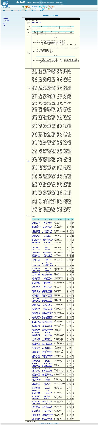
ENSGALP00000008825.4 (47, 322)
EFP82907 (47, 387)
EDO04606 (47, 347)
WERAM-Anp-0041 (36, 340)
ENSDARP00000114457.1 (47, 365)
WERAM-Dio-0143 (36, 405)
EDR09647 (47, 359)
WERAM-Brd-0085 (36, 231)
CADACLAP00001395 (47, 278)
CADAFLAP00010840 (47, 309)
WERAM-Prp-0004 (36, 247)
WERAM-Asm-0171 (36, 370)
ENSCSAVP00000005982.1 (47, 375)
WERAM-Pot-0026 (36, 256)
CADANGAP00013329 (47, 290)
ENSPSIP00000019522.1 (47, 336)
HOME (4, 10)
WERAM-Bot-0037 (36, 291)
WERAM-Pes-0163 (36, 336)
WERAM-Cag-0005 (36, 388)
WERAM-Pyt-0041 (36, 342)
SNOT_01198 (47, 334)
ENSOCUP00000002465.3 (47, 343)
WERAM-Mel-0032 (36, 377)
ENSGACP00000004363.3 (47, 419)
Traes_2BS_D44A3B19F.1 (47, 232)
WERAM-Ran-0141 (36, 318)
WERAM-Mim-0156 (36, 401)
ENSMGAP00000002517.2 (47, 353)
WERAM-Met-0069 (36, 255)
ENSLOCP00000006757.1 (47, 335)
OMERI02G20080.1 (48, 226)
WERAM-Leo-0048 (36, 335)
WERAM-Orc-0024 (36, 343)
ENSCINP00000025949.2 (47, 274)
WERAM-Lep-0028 (36, 230)
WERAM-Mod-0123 (36, 282)
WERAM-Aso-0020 (36, 305)
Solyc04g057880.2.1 (47, 252)
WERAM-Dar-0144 (36, 365)
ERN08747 (47, 249)
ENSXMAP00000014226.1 (47, 371)
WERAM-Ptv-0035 (36, 344)
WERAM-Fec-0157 (36, 311)
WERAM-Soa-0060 (36, 355)
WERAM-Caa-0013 (36, 395)
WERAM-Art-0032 (36, 260)
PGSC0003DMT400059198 (47, 414)
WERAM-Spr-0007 (36, 384)
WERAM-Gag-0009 (36, 398)
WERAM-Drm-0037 (36, 350)
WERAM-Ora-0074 (36, 410)
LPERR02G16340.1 (48, 230)
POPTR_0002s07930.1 (47, 256)
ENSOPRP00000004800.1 (47, 321)
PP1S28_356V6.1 (47, 268)
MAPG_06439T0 (47, 396)
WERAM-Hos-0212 (36, 287)
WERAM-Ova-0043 (36, 303)
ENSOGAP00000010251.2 (47, 409)
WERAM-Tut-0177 (36, 328)
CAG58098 (47, 388)
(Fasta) (28, 88)
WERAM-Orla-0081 (36, 392)
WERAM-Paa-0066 (36, 294)
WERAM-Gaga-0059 (36, 322)
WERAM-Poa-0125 (36, 295)
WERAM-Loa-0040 (36, 326)
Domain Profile (6, 20)
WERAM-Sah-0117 (36, 285)
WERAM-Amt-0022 (36, 249)
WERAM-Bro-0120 (36, 262)
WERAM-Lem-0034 (36, 346)
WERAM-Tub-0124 (36, 320)
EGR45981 (47, 339)
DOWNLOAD (19, 10)
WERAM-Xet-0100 (36, 418)
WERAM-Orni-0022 (36, 221)
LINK (26, 10)
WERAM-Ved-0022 (36, 373)
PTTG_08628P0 (47, 386)
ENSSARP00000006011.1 (47, 355)
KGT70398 (47, 395)
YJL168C (48, 390)
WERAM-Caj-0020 (36, 351)
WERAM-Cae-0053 (36, 413)
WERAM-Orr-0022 (36, 222)
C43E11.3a (47, 413)
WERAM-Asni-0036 (36, 290)
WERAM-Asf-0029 (36, 309)
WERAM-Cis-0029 (36, 375)
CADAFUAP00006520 (47, 296)
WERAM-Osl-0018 (36, 272)
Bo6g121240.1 (48, 262)
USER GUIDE (33, 10)
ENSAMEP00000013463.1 (47, 308)
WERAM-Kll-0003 (36, 380)
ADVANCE (11, 10)
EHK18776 (47, 304)
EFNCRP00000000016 (47, 356)
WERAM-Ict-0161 (36, 298)
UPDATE (41, 10)
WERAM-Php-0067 (36, 268)
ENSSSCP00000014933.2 (47, 411)
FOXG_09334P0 (47, 357)
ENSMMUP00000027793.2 (47, 317)
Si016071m (47, 235)
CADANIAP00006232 (47, 275)
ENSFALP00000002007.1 (47, 348)
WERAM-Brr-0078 (36, 259)
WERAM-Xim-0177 (36, 371)
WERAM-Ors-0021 (36, 238)
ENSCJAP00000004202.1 (47, 351)
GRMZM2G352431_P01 (48, 239)
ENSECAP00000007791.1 (47, 301)
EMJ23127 (47, 247)
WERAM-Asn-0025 (36, 275)
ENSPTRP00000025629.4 (47, 300)
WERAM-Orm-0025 (36, 226)
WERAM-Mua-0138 (36, 245)
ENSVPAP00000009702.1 (47, 330)
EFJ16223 (48, 267)
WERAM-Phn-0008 (36, 334)
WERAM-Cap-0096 (36, 329)
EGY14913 (47, 373)
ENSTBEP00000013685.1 (47, 320)
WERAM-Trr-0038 (36, 339)
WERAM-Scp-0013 (36, 363)
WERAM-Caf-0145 (36, 307)
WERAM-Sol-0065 (36, 252)
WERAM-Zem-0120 (36, 239)
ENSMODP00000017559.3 (47, 282)
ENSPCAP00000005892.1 (47, 406)
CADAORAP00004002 (47, 305)
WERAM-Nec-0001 (36, 356)
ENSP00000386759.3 (47, 287)
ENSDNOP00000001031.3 (47, 325)
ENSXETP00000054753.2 (47, 418)
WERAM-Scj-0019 (36, 368)
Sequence (5, 21)
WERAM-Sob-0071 (36, 236)
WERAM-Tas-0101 (36, 314)
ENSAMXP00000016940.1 (47, 370)
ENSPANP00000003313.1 (47, 294)
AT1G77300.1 (48, 260)
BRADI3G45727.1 (47, 231)
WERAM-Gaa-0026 (36, 419)
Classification (5, 18)
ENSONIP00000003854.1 (47, 374)
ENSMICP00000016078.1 (47, 401)
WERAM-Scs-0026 (36, 347)
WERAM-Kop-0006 (36, 324)
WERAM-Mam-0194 (36, 317)
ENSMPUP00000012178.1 (47, 407)
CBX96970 (47, 346)
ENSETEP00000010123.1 (47, 415)
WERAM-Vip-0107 (36, 330)
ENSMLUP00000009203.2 (47, 286)
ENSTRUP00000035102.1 (47, 316)
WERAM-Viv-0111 (36, 265)
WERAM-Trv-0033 (36, 304)
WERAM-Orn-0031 (36, 374)
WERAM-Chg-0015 (36, 361)
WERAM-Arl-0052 (36, 263)
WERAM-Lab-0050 (36, 359)
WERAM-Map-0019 (36, 396)
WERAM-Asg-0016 (36, 393)
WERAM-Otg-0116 (36, 409)
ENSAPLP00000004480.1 (47, 340)
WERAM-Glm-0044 (36, 254)
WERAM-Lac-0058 (36, 281)
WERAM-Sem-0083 (36, 267)
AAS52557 (47, 393)
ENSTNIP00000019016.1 (47, 416)
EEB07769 (47, 368)
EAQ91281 (47, 361)
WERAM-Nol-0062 (36, 313)
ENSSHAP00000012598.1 (47, 285)
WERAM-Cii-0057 (36, 274)
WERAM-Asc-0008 (36, 278)
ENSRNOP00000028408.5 (47, 318)
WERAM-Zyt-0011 (36, 338)
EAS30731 (47, 277)
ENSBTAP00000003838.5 (47, 291)
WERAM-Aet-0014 (36, 234)
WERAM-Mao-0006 (36, 382)
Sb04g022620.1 (47, 236)
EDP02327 (47, 270)
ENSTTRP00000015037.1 (47, 328)
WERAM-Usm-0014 (36, 379)
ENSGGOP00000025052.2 (47, 288)
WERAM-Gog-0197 (36, 288)
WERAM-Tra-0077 (36, 232)
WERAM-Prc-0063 (36, 406)
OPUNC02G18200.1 (47, 227)
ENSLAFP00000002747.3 (47, 326)
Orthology (5, 23)
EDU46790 (47, 332)
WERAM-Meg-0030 (36, 353)
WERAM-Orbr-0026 (36, 228)
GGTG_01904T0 (47, 398)
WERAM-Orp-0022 (36, 227)
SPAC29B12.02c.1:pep (47, 363)
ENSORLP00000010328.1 (47, 392)
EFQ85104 (47, 342)
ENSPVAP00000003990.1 (47, 344)
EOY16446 (47, 258)
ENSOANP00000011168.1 (47, 410)
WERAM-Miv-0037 (36, 383)
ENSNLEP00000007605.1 (47, 313)
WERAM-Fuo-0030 (36, 357)
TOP (5, 25)
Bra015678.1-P (48, 259)
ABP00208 (47, 272)
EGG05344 (47, 377)
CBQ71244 (47, 384)
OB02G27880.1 (47, 228)
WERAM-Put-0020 (36, 386)
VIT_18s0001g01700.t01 (48, 265)
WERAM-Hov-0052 (36, 242)
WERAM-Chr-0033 (36, 270)
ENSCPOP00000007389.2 (47, 329)
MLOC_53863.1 (47, 242)
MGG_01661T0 (47, 382)
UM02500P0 (47, 379)
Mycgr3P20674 (47, 338)
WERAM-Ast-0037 (36, 400)
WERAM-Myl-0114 (36, 286)
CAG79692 (47, 360)
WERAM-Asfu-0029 (36, 296)
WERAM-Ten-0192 (36, 416)
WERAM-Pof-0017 (36, 366)
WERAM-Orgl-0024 (36, 225)
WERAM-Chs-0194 (36, 292)
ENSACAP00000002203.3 (47, 283)
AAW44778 (47, 403)
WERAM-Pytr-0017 (36, 332)
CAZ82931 (47, 279)
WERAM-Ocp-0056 (36, 321)
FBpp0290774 (48, 350)
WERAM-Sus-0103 (36, 411)
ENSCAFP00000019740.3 (47, 307)
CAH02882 (47, 380)
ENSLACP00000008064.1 (47, 281)
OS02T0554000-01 (48, 238)
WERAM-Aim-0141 (36, 308)
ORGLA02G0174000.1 (47, 240)
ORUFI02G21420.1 (48, 222)
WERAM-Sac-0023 (36, 390)
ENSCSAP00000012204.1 (47, 292)
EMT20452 (47, 234)
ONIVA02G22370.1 (48, 221)
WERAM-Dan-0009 (36, 325)
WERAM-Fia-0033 (36, 348)
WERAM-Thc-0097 (36, 258)
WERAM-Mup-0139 (36, 407)
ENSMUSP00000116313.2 (47, 312)
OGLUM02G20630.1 (47, 225)
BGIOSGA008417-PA (36, 22)
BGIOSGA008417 (38, 28)
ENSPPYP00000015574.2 (47, 295)
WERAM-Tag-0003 (36, 352)
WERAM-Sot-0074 (36, 414)
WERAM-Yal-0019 (36, 360)
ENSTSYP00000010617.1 (47, 314)
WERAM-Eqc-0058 (36, 301)
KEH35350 (47, 255)
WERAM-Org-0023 (36, 240)
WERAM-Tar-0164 (36, 316)
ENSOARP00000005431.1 (47, 303)
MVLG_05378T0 (47, 383)
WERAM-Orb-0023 (36, 223)
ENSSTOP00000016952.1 (47, 298)
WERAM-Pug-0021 (36, 387)
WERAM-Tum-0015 (36, 279)
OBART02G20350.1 (47, 223)
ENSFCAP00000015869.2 (47, 311)
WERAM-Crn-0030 (36, 403)
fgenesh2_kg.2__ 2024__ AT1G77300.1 (47, 264)
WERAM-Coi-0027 (36, 277)
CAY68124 (47, 324)
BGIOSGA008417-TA (51, 28)
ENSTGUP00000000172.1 (47, 352)
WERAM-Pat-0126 (36, 300)
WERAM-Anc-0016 (36, 283)
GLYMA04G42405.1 (47, 254)
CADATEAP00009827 (47, 400)
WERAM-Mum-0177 (36, 312)
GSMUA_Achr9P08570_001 (47, 245)
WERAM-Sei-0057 (36, 235)
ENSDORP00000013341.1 (47, 405)
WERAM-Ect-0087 (36, 415)
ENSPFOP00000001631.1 (47, 366)
